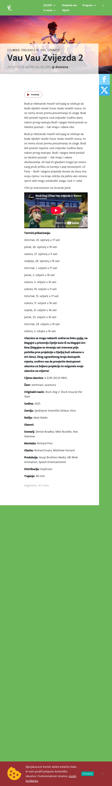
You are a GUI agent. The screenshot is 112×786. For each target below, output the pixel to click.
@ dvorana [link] (60, 67)
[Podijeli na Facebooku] (104, 79)
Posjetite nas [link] (69, 5)
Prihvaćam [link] (87, 774)
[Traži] (103, 5)
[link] (9, 7)
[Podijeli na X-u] (104, 90)
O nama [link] (47, 10)
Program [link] (88, 5)
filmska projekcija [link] (23, 50)
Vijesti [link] (65, 10)
